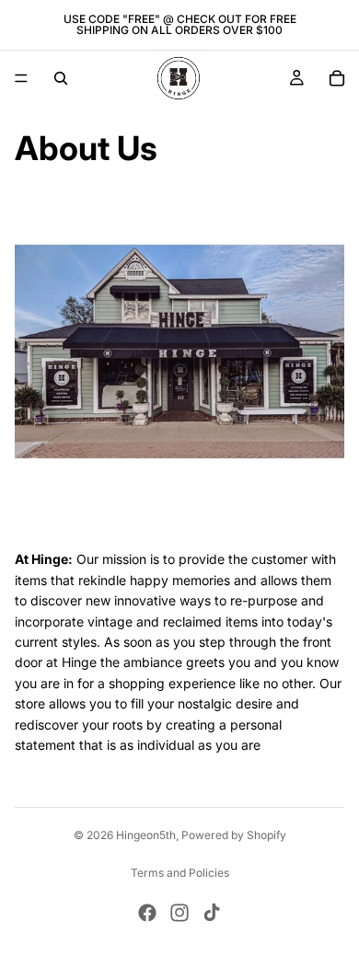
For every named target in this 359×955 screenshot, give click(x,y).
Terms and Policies (180, 873)
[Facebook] (147, 913)
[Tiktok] (212, 913)
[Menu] (21, 78)
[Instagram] (179, 913)
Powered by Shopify (233, 835)
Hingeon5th (146, 835)
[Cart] (337, 78)
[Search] (61, 78)
